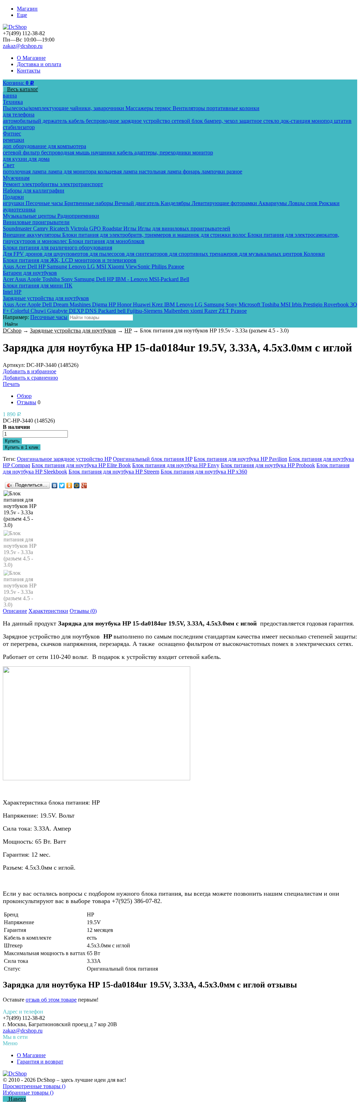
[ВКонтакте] (54, 485)
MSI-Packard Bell (169, 279)
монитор (202, 152)
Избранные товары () (28, 1093)
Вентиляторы (189, 108)
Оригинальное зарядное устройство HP (64, 459)
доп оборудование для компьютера (44, 146)
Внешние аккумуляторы (32, 235)
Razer (211, 311)
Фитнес (12, 133)
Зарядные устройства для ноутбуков (46, 298)
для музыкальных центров (271, 254)
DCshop (12, 331)
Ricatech (60, 228)
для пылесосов (108, 254)
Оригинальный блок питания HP (152, 459)
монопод (322, 121)
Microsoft (250, 304)
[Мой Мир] (77, 485)
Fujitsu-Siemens (145, 311)
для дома (39, 159)
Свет (8, 165)
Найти (11, 324)
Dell (32, 266)
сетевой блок (188, 121)
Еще (22, 15)
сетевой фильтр (22, 152)
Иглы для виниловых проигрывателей (184, 228)
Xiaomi (117, 266)
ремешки (13, 140)
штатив (343, 121)
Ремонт (12, 184)
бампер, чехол (221, 121)
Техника (13, 102)
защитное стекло (260, 121)
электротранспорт (81, 184)
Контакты (28, 71)
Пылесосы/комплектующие (36, 108)
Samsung (58, 266)
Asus (9, 266)
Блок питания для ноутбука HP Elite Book (81, 465)
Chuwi (39, 311)
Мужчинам (16, 178)
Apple (34, 279)
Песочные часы (45, 203)
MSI (102, 266)
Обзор (24, 396)
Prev (20, 497)
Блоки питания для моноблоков (106, 241)
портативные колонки (232, 108)
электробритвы (41, 184)
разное (234, 171)
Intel (8, 292)
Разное (176, 266)
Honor (125, 304)
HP (42, 266)
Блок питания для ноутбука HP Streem (114, 472)
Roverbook (337, 304)
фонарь (192, 171)
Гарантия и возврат (40, 1062)
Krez (158, 304)
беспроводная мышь (66, 152)
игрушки (14, 203)
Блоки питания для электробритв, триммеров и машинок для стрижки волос (155, 235)
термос (164, 108)
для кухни (15, 159)
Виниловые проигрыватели (36, 222)
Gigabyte (58, 311)
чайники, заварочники (98, 108)
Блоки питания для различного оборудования (57, 247)
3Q (353, 304)
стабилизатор (19, 127)
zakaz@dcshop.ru (23, 46)
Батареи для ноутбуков (30, 273)
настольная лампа (161, 171)
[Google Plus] (84, 485)
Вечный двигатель (138, 203)
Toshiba (51, 279)
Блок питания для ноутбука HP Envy (175, 465)
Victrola (79, 228)
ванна (10, 96)
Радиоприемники (78, 216)
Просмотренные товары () (34, 1086)
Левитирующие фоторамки (225, 203)
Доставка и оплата (39, 64)
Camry (41, 228)
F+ (7, 311)
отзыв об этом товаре (51, 1000)
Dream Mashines (72, 304)
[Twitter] (62, 485)
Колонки (314, 254)
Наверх (16, 1099)
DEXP (77, 311)
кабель (77, 121)
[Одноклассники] (69, 485)
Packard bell (112, 311)
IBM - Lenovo (132, 279)
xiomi (197, 311)
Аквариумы (273, 203)
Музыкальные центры (30, 216)
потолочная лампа (25, 171)
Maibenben (177, 311)
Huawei (142, 304)
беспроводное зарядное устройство (129, 121)
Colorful (21, 311)
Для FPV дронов (23, 254)
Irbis (297, 304)
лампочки (213, 171)
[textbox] (101, 317)
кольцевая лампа (118, 171)
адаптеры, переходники (163, 152)
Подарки (13, 197)
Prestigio (313, 304)
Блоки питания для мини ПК (37, 285)
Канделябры (176, 203)
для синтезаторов (147, 254)
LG (91, 266)
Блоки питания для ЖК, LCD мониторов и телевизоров (69, 260)
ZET (225, 311)
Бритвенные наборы (89, 203)
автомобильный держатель (36, 121)
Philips (160, 266)
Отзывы (26, 402)
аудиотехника (19, 209)
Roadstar (112, 228)
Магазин (27, 9)
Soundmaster (18, 228)
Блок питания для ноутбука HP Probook (268, 465)
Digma (100, 304)
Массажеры (140, 108)
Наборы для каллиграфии (33, 190)
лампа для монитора (73, 171)
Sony (67, 279)
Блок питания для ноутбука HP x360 (204, 472)
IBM (170, 304)
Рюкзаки (329, 203)
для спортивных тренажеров (204, 254)
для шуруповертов (67, 254)
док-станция (296, 121)
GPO (95, 228)
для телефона (18, 115)
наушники (104, 152)
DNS (91, 311)
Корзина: (18, 83)
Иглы (130, 228)
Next (20, 598)
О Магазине (31, 58)
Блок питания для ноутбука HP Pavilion (240, 459)
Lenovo (78, 266)
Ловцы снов (303, 203)
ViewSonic (139, 266)
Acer (21, 266)
